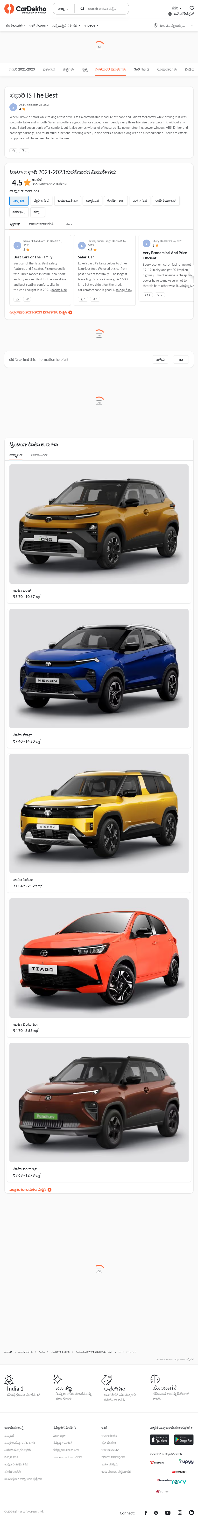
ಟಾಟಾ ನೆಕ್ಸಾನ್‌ (22, 735)
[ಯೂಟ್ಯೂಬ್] (167, 1513)
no (181, 359)
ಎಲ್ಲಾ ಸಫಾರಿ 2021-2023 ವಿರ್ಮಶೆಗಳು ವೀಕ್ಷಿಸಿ (38, 312)
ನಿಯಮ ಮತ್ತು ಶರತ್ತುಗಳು (17, 1450)
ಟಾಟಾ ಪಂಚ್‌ (22, 590)
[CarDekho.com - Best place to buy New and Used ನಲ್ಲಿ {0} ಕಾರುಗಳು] (25, 9)
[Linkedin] (191, 1513)
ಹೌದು (160, 359)
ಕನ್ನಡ (175, 8)
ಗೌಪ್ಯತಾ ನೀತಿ (11, 1457)
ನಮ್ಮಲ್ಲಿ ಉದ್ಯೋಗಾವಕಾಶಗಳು (19, 1442)
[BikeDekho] (157, 1463)
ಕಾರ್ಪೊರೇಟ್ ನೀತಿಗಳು (16, 1464)
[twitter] (156, 1513)
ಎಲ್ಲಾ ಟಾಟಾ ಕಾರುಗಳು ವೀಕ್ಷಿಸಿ (27, 1189)
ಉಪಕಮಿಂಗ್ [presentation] (39, 455)
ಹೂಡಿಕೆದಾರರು (12, 1471)
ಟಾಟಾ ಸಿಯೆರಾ (23, 879)
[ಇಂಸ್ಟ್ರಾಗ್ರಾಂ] (180, 1513)
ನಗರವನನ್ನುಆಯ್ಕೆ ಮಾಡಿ (174, 25)
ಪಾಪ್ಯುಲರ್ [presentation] (15, 455)
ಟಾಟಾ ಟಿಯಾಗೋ (25, 1024)
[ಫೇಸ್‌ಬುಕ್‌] (146, 1513)
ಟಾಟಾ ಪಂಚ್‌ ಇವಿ (25, 1169)
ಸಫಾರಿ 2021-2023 (22, 69)
